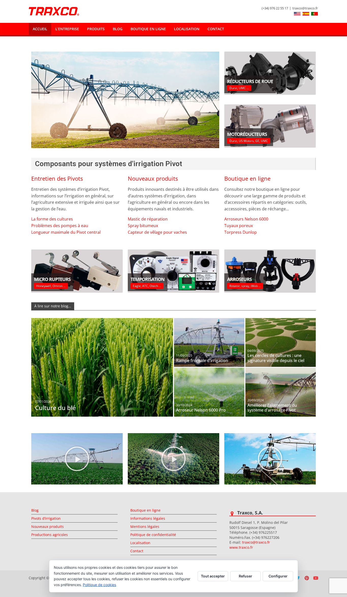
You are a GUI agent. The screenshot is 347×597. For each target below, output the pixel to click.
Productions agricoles (49, 534)
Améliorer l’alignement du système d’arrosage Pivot (272, 407)
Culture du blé (55, 407)
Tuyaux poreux (238, 225)
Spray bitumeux (143, 225)
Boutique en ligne (148, 28)
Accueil (40, 28)
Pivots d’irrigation (46, 518)
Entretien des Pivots (57, 178)
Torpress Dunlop (240, 232)
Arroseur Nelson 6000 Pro (201, 410)
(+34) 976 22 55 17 (275, 8)
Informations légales (147, 518)
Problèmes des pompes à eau (59, 225)
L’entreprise (67, 28)
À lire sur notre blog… (52, 306)
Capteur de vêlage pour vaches (157, 232)
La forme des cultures (52, 219)
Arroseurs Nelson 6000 (246, 219)
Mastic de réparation (148, 219)
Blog (117, 28)
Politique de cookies (99, 585)
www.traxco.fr (241, 547)
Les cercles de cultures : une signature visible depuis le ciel (275, 358)
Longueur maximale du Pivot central (66, 232)
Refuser (245, 576)
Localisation (186, 28)
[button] (77, 459)
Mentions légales (144, 526)
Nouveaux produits (153, 178)
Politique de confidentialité (153, 534)
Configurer (278, 576)
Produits (96, 28)
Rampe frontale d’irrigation (202, 360)
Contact (216, 28)
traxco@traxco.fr (305, 8)
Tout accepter (213, 576)
